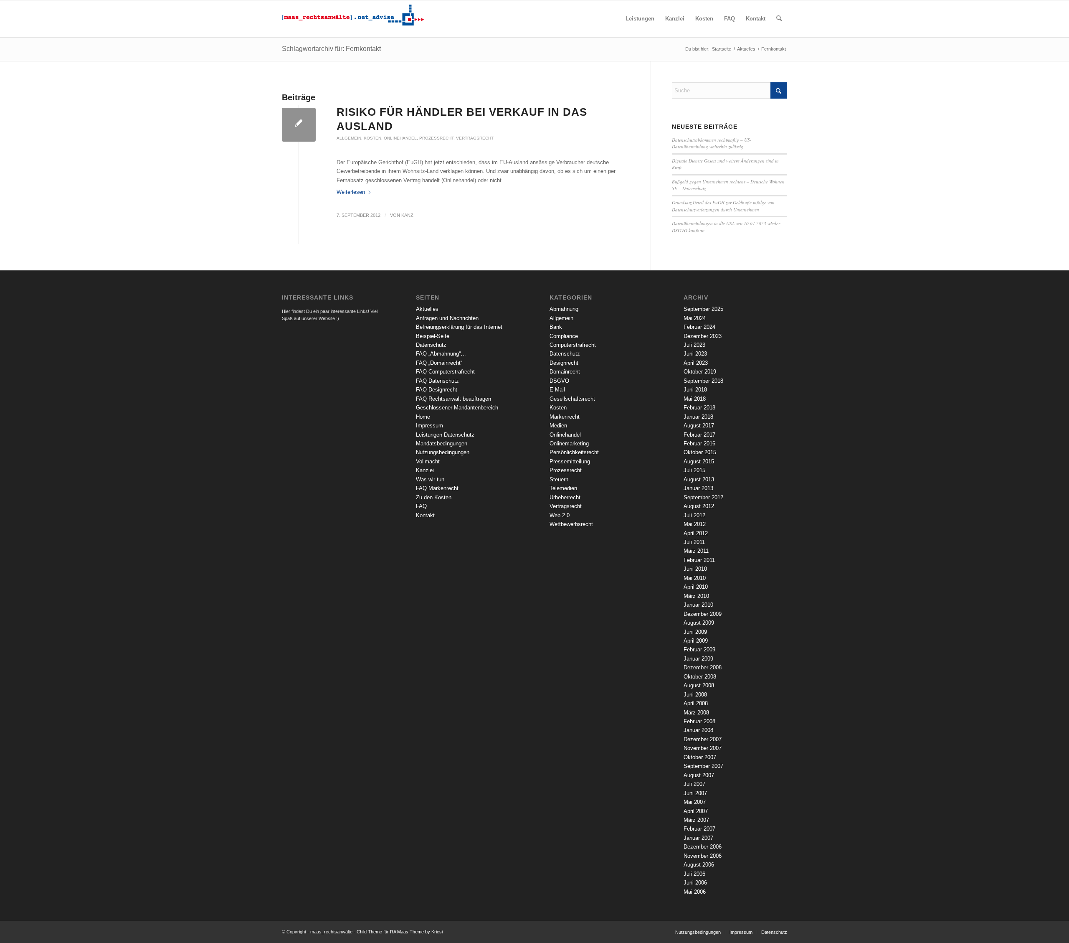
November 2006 (703, 856)
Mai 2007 (695, 802)
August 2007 (699, 775)
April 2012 (696, 533)
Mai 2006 (695, 892)
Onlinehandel (400, 138)
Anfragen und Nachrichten (447, 318)
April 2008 (696, 703)
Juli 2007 (694, 784)
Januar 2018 (698, 417)
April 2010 (696, 587)
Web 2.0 (560, 515)
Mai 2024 (695, 318)
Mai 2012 (695, 524)
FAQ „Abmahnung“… (441, 354)
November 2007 (703, 748)
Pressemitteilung (570, 461)
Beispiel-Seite (432, 336)
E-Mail (557, 389)
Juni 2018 (695, 389)
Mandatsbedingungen (441, 443)
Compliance (564, 336)
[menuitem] (640, 18)
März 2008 (696, 712)
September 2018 (703, 381)
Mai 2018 (695, 399)
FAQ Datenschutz (437, 381)
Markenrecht (565, 417)
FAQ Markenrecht (437, 488)
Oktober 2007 (700, 757)
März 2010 (696, 596)
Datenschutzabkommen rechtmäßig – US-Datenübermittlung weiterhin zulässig (712, 143)
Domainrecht (565, 372)
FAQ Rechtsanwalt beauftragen (453, 399)
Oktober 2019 (700, 372)
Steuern (559, 479)
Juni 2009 (695, 632)
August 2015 (699, 461)
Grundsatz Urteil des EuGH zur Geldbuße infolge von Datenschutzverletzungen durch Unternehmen (723, 206)
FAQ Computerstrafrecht (445, 372)
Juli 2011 (694, 542)
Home (423, 417)
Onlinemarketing (569, 443)
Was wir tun (430, 479)
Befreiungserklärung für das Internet (459, 327)
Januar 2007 (698, 838)
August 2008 (699, 685)
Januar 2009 (698, 659)
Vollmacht (428, 461)
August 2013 (699, 479)
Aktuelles (427, 309)
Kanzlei (425, 470)
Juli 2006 (694, 874)
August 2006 (699, 865)
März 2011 (696, 551)
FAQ (421, 506)
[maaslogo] (353, 18)
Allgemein (349, 138)
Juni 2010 (695, 569)
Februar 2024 (699, 327)
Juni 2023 (695, 354)
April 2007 (696, 811)
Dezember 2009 (703, 614)
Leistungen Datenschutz (445, 435)
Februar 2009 (699, 649)
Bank (556, 327)
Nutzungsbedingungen (442, 452)
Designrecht (564, 363)
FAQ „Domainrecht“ (439, 363)
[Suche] (779, 18)
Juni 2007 (695, 793)
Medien (558, 425)
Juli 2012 (694, 515)
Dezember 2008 (703, 667)
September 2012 (703, 497)
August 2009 (699, 623)
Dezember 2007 (703, 739)
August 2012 (699, 506)
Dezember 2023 (703, 336)
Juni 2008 (695, 694)
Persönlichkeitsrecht (574, 452)
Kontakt (425, 515)
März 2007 (696, 820)
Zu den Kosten (433, 497)
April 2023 (696, 363)
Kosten (372, 138)
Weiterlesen (351, 192)
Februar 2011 (699, 560)
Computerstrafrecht (573, 345)
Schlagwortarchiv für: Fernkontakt (331, 48)
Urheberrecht (565, 497)
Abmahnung (564, 309)
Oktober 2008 (700, 677)
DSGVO (559, 381)
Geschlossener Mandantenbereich (457, 407)
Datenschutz (431, 345)
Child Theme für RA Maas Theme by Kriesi (400, 931)
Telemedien (563, 488)
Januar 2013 (698, 488)
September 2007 (703, 766)
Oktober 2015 (700, 452)
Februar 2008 (699, 721)
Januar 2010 (698, 605)
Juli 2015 (694, 470)
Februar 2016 (699, 443)
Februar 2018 (699, 407)
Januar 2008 (698, 730)
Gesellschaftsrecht (572, 399)
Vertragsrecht (475, 138)
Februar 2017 (699, 435)
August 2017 (699, 425)
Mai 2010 (695, 578)
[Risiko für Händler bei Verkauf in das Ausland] (299, 125)
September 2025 (703, 309)
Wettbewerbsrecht (571, 524)
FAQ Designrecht (436, 389)
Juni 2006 (695, 882)
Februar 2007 (699, 829)
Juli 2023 (694, 345)
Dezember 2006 (703, 847)
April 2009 (696, 641)
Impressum (429, 425)
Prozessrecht (436, 138)
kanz (407, 215)
